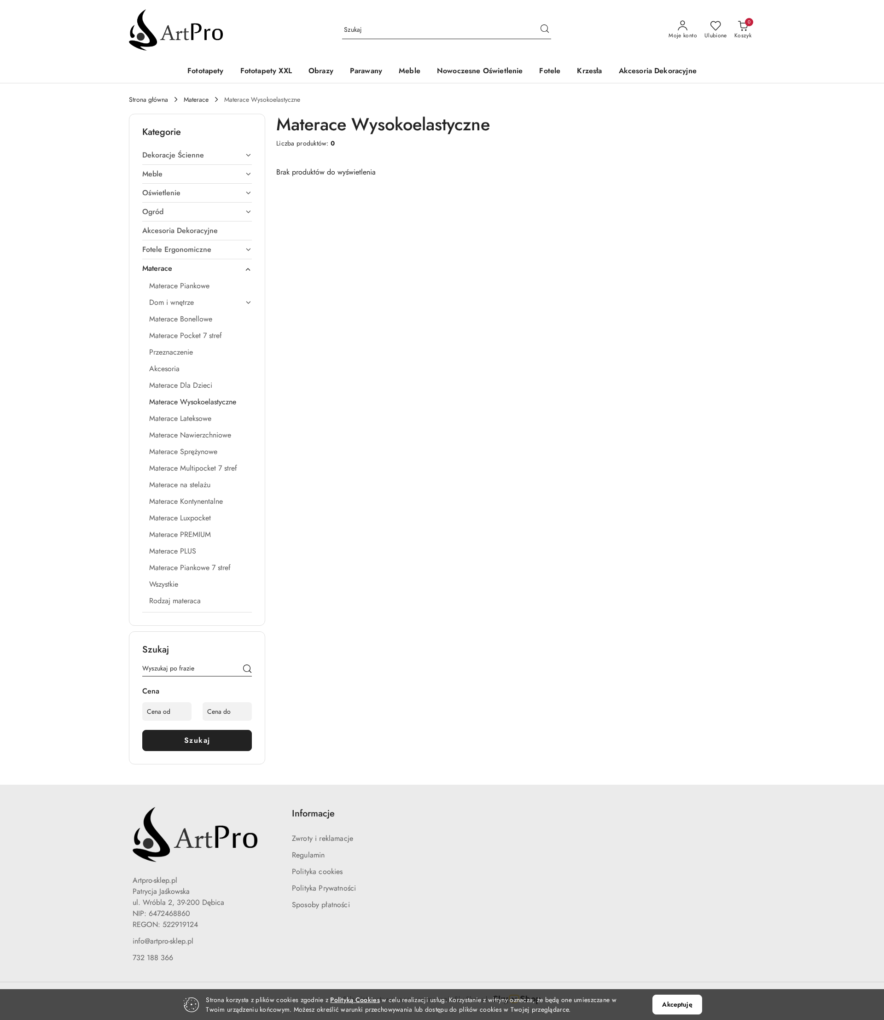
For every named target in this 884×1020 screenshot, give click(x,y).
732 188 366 (153, 957)
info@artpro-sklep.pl (163, 941)
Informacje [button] (313, 813)
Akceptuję (677, 1004)
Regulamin (308, 855)
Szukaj (197, 740)
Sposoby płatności (321, 904)
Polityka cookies (317, 871)
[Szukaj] (247, 670)
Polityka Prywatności (324, 888)
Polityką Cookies (354, 999)
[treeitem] (197, 155)
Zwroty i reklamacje (322, 838)
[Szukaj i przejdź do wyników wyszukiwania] (544, 30)
